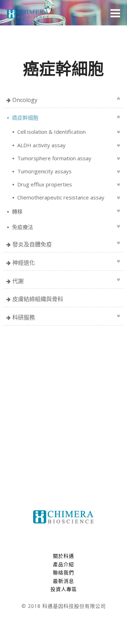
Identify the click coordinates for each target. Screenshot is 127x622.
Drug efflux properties (44, 184)
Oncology (24, 100)
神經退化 (23, 263)
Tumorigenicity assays (44, 171)
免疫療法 (22, 227)
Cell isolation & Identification (51, 131)
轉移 (17, 211)
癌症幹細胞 (24, 117)
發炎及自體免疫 (32, 244)
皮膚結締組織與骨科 (37, 299)
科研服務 (23, 317)
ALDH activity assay (41, 145)
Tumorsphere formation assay (53, 158)
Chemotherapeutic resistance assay (60, 197)
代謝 (18, 281)
